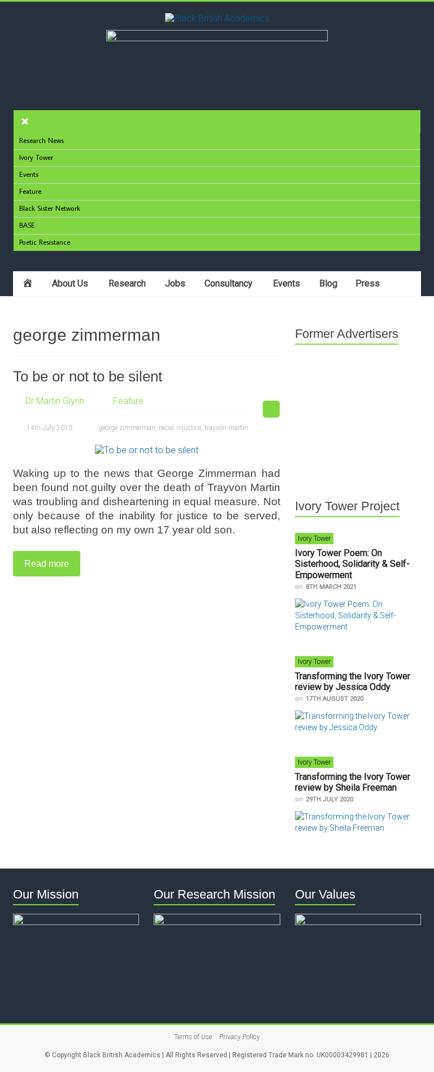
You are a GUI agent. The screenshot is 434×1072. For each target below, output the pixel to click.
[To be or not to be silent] (146, 450)
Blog (328, 283)
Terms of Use (193, 1037)
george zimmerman (126, 428)
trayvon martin (226, 428)
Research (127, 283)
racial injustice (180, 428)
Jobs (175, 283)
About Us (70, 283)
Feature (128, 401)
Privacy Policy (239, 1037)
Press (367, 283)
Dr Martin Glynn (54, 401)
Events (286, 283)
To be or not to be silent (87, 376)
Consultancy (229, 283)
